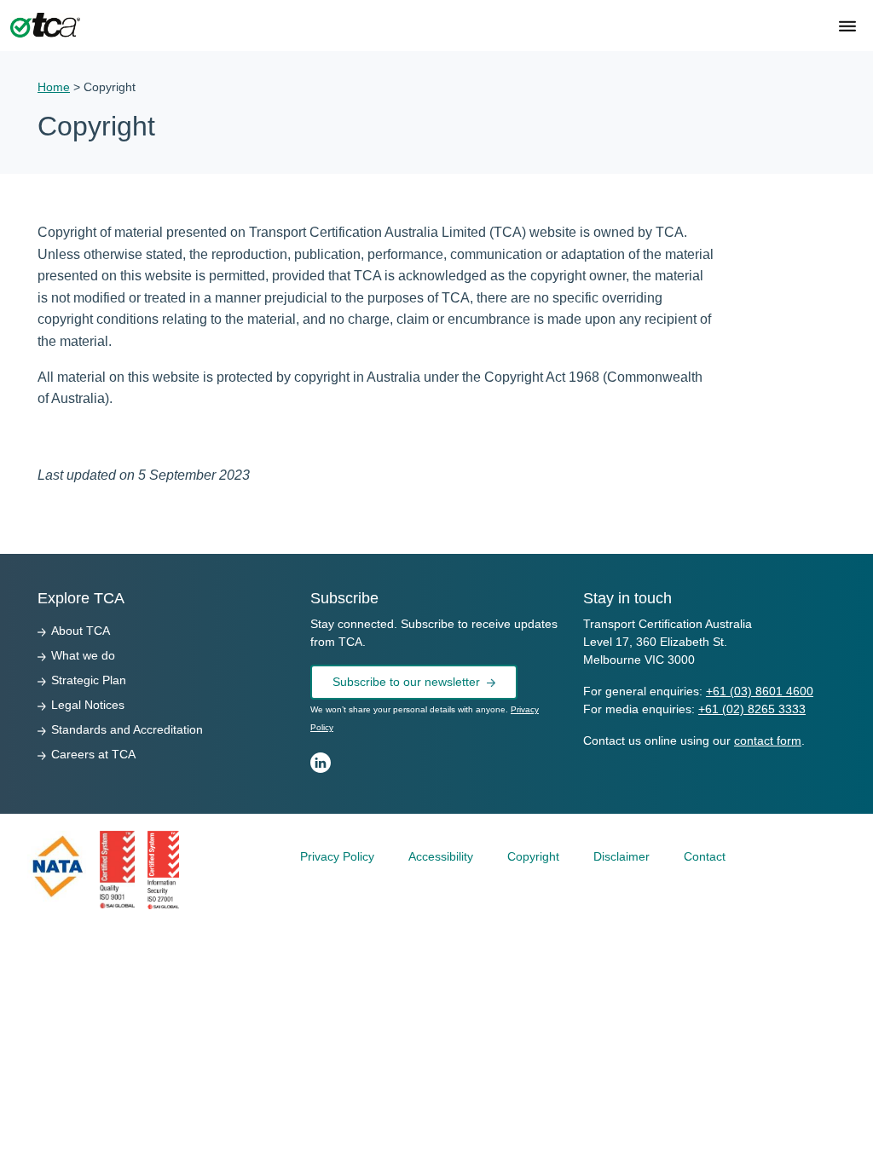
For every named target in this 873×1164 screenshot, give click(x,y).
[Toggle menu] (848, 27)
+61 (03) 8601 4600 (759, 691)
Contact (705, 856)
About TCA (80, 630)
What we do (83, 655)
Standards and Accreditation (127, 729)
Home (54, 87)
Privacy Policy (337, 856)
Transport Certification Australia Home (45, 25)
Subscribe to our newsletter (406, 682)
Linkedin (320, 762)
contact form (767, 740)
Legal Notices (87, 705)
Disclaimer (621, 856)
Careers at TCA (93, 754)
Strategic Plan (88, 680)
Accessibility (440, 856)
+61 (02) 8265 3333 (752, 709)
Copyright (533, 856)
